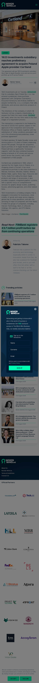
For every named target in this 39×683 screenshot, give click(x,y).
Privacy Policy (15, 363)
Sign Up (19, 368)
